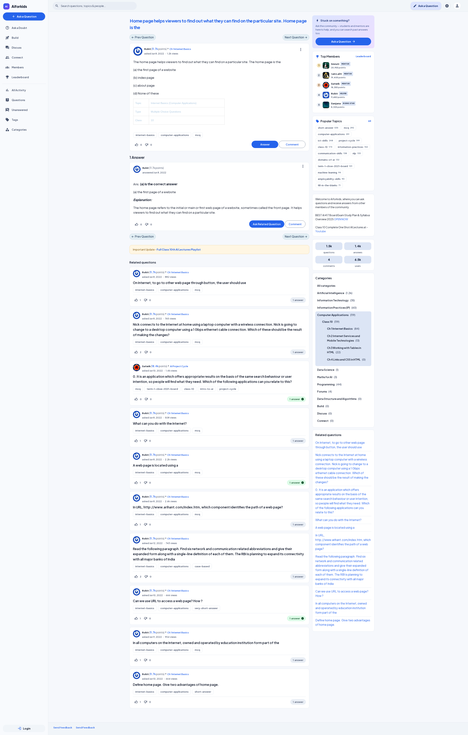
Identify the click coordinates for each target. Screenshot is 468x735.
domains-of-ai (328, 159)
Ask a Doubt (19, 27)
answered (147, 172)
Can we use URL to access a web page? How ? (168, 601)
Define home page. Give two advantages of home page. (176, 685)
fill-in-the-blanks (329, 185)
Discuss (16, 47)
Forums (322, 391)
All (369, 121)
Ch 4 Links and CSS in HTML (344, 359)
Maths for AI (324, 377)
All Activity (19, 90)
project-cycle (227, 388)
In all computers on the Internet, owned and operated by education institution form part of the (206, 643)
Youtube (320, 231)
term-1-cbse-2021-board (162, 388)
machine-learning (329, 172)
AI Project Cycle (179, 366)
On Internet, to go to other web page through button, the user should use (189, 283)
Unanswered (20, 109)
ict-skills (325, 140)
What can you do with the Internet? (160, 423)
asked (147, 53)
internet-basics (145, 135)
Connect (17, 57)
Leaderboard (20, 77)
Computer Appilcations (333, 315)
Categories (19, 129)
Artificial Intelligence (330, 293)
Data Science (325, 369)
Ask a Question (24, 16)
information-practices (353, 146)
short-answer (203, 691)
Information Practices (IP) (333, 307)
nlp (357, 153)
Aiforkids (19, 6)
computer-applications (175, 135)
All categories (326, 285)
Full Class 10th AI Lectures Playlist (179, 249)
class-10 (189, 388)
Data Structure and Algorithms (336, 398)
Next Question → (296, 37)
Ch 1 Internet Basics (180, 49)
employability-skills (331, 178)
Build (15, 37)
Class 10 (327, 321)
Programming (326, 384)
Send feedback (62, 727)
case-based (202, 566)
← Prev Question (142, 37)
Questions (18, 100)
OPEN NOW (341, 219)
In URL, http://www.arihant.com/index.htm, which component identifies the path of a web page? (208, 507)
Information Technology (333, 300)
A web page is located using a (155, 465)
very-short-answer (206, 608)
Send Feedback (85, 727)
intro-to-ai (206, 388)
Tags (15, 119)
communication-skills (332, 153)
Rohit (145, 272)
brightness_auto (447, 6)
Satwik (146, 366)
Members (18, 67)
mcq (197, 135)
